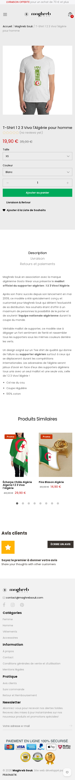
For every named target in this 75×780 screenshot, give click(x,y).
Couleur (8, 165)
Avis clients (10, 683)
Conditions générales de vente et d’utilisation (31, 663)
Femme (8, 619)
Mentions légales (13, 669)
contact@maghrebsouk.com (24, 597)
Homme (8, 625)
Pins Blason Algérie (51, 482)
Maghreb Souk (24, 26)
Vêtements (10, 631)
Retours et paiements (37, 264)
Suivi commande (13, 689)
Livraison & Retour (18, 202)
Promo (10, 436)
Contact (8, 657)
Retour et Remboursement (20, 695)
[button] (23, 133)
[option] (37, 80)
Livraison (38, 258)
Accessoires (10, 638)
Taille (6, 149)
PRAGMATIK (10, 775)
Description (37, 253)
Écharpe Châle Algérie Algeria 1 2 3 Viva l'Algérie (17, 485)
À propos (8, 651)
